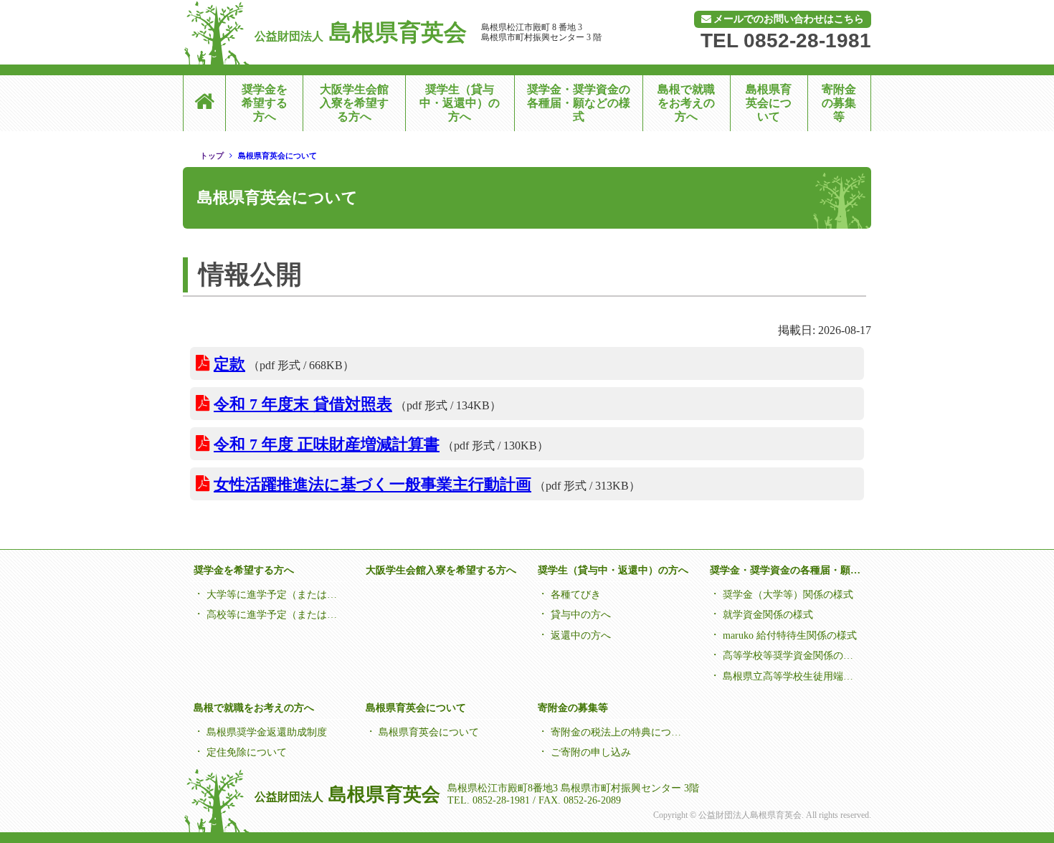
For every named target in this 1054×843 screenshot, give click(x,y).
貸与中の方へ (581, 614)
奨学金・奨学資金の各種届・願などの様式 (578, 103)
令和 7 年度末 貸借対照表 (303, 404)
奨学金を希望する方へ (265, 103)
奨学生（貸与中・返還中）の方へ (459, 103)
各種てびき (576, 594)
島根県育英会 (361, 32)
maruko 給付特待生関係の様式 (790, 635)
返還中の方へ (581, 635)
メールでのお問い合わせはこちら (788, 19)
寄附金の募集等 (839, 103)
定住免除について (246, 752)
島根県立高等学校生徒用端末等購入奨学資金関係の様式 (792, 676)
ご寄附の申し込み (591, 752)
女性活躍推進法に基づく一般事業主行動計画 (372, 484)
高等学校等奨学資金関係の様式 (792, 655)
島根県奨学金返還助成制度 (266, 732)
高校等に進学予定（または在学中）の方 (275, 614)
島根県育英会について (769, 103)
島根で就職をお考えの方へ (686, 103)
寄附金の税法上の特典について (620, 732)
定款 (229, 364)
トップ (212, 155)
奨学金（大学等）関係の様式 (788, 594)
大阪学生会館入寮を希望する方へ (354, 103)
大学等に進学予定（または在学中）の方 (275, 594)
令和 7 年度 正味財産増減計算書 (327, 444)
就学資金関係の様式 (768, 614)
